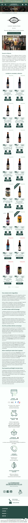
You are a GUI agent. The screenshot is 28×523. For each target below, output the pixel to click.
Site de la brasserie (14, 33)
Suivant (17, 287)
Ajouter (8, 258)
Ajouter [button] (8, 99)
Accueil (3, 12)
